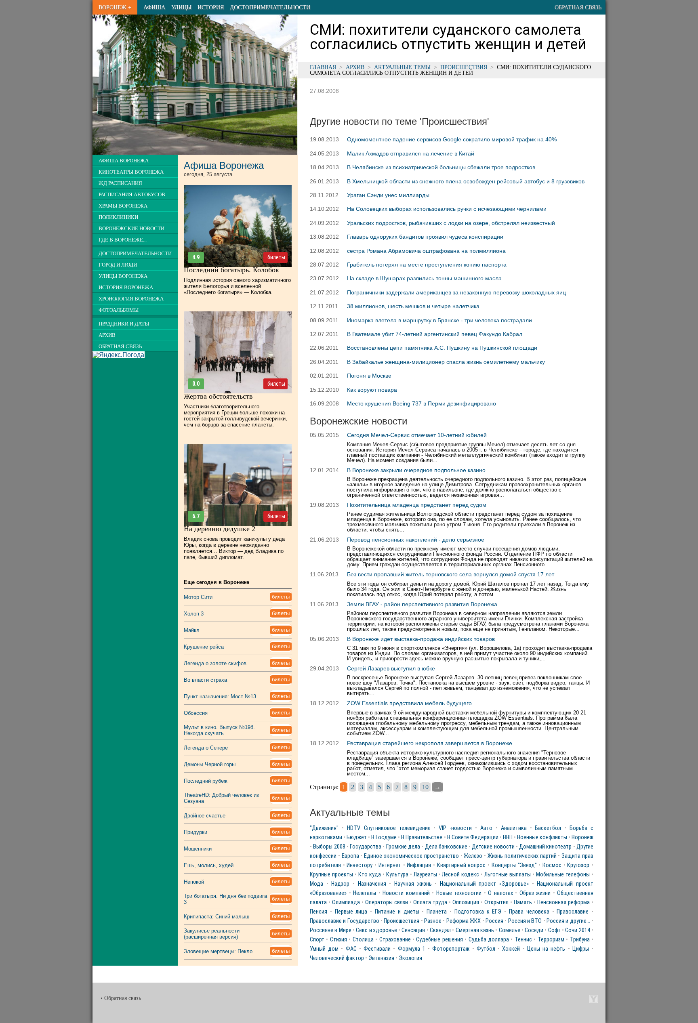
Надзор (340, 883)
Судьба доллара (489, 939)
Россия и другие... (568, 921)
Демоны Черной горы (209, 764)
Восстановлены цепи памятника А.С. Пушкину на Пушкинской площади (442, 348)
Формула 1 (411, 948)
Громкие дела (403, 846)
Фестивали (377, 948)
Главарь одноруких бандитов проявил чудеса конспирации (425, 236)
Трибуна (580, 939)
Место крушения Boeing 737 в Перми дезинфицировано (421, 403)
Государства (365, 846)
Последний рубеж (205, 781)
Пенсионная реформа (563, 902)
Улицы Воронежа (123, 276)
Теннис (523, 939)
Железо (473, 856)
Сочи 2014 (577, 930)
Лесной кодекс (460, 874)
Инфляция (419, 865)
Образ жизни (535, 893)
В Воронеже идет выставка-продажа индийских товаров (421, 639)
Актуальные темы (402, 67)
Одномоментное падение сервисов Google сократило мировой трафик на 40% (452, 139)
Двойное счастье (204, 816)
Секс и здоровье (376, 930)
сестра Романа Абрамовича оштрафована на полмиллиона (426, 251)
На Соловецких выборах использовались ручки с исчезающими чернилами (447, 209)
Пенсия (318, 911)
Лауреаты (425, 874)
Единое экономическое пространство (411, 856)
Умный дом (324, 948)
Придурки (195, 832)
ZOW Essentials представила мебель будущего (409, 703)
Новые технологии (459, 893)
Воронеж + (115, 7)
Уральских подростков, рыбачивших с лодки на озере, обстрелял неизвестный (451, 223)
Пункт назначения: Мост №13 (220, 696)
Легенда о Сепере (206, 748)
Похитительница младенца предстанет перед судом (416, 505)
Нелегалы (364, 893)
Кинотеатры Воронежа (131, 172)
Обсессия (196, 713)
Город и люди (118, 265)
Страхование (395, 939)
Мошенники (198, 849)
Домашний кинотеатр (545, 846)
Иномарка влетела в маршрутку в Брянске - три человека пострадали (439, 320)
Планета (437, 911)
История (211, 7)
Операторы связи (386, 902)
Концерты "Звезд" (514, 865)
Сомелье (509, 930)
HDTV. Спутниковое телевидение (389, 828)
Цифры (580, 948)
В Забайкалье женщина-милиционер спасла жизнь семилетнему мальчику (446, 362)
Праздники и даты (124, 324)
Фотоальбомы (119, 310)
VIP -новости (455, 828)
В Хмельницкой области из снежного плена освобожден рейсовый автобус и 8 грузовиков (465, 181)
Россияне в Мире (330, 930)
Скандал (440, 930)
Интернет (389, 865)
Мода (316, 883)
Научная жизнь (413, 883)
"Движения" (324, 828)
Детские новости (493, 846)
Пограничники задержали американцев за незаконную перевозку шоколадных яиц (456, 292)
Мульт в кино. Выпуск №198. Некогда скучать (219, 730)
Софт (554, 930)
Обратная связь (578, 7)
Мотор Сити (198, 597)
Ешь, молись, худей (208, 865)
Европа (350, 856)
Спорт (317, 939)
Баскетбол (548, 828)
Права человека (529, 911)
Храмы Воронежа (123, 206)
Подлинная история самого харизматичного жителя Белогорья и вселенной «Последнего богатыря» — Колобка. (237, 286)
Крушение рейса (204, 647)
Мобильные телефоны (563, 874)
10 (425, 787)
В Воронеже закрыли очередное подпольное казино (416, 470)
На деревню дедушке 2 (219, 529)
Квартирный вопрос (461, 865)
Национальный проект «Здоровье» (484, 883)
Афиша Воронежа (124, 161)
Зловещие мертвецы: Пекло (218, 951)
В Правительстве (421, 837)
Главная (323, 67)
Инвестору (359, 865)
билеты (276, 257)
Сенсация (413, 930)
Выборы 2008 (329, 846)
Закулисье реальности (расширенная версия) (212, 934)
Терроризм (551, 939)
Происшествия (463, 67)
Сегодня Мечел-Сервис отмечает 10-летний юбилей (417, 435)
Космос (551, 865)
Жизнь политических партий (522, 856)
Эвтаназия (381, 958)
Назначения (372, 883)
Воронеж (582, 837)
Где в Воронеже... (123, 240)
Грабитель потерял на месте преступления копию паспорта (427, 264)
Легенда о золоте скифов (215, 663)
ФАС (351, 948)
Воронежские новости (131, 228)
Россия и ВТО (525, 921)
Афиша (154, 7)
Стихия (338, 939)
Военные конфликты (542, 837)
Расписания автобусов (132, 194)
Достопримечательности (270, 7)
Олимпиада (346, 902)
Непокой (194, 882)
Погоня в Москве (369, 375)
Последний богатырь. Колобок (231, 270)
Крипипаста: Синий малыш (216, 917)
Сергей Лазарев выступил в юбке (391, 668)
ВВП (508, 837)
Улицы (181, 7)
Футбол (486, 948)
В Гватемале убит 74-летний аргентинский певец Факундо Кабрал (434, 334)
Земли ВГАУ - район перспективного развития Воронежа (422, 604)
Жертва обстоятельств (218, 396)
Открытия (496, 902)
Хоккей (511, 948)
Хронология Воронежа (131, 299)
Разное (433, 921)
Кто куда (369, 874)
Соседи (534, 930)
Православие (573, 911)
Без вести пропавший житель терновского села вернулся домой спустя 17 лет (450, 574)
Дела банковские (446, 846)
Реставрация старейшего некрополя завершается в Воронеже (429, 743)
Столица (363, 939)
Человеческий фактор (337, 958)
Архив (355, 67)
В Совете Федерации (472, 837)
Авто (486, 828)
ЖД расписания (120, 183)
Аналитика (514, 828)
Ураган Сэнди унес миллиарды (388, 195)
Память (523, 902)
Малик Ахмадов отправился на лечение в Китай (410, 153)
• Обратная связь (121, 998)
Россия (494, 921)
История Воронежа (126, 287)
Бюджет (357, 837)
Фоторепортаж (450, 948)
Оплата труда (430, 902)
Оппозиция (465, 902)
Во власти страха (205, 680)
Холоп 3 (194, 614)
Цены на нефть (546, 948)
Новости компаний (406, 893)
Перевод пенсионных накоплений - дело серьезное (415, 539)
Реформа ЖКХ (463, 921)
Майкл (192, 630)
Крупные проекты (331, 874)
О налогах (500, 893)
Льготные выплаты (507, 874)
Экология (410, 958)
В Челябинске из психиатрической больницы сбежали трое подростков (441, 167)
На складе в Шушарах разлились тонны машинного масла (424, 278)
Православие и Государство (344, 921)
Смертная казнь (475, 930)
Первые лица (351, 911)
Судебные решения (439, 939)
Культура (397, 874)
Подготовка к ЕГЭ (478, 911)
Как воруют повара (372, 390)
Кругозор (578, 865)
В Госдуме (384, 837)
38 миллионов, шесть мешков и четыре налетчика (413, 306)
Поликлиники (118, 217)
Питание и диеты (397, 911)
